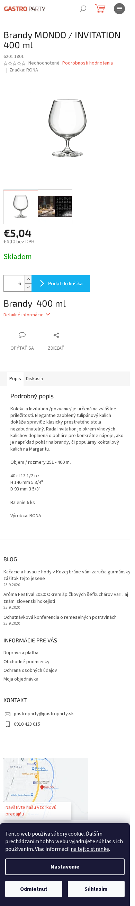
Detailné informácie (23, 314)
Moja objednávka (20, 679)
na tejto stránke (90, 849)
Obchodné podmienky (26, 661)
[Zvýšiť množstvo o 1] (28, 279)
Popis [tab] (15, 378)
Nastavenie (65, 867)
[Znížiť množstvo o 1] (28, 287)
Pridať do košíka (65, 283)
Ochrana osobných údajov (30, 670)
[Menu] (119, 9)
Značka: (23, 70)
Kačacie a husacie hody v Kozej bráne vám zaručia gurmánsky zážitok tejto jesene (66, 575)
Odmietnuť (33, 889)
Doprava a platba (20, 652)
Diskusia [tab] (34, 378)
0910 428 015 (27, 724)
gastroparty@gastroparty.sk (44, 713)
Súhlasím (96, 889)
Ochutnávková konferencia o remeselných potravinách (60, 617)
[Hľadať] (83, 9)
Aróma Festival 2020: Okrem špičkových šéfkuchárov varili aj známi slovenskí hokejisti (65, 598)
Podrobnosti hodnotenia (87, 63)
